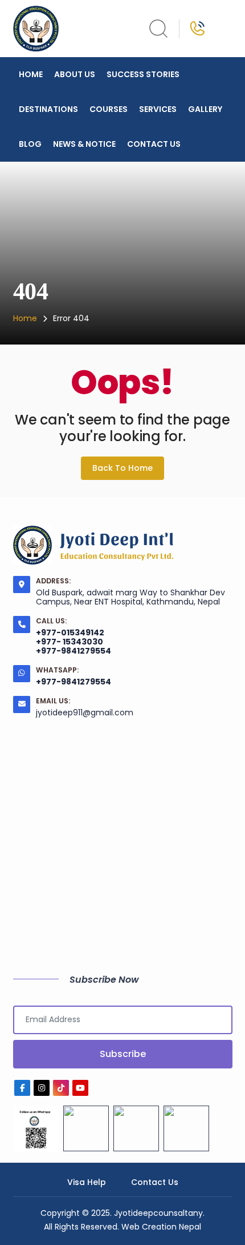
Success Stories (143, 74)
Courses (108, 109)
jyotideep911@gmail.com (84, 712)
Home (31, 74)
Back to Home (122, 468)
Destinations (48, 109)
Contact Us (154, 144)
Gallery (205, 109)
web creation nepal (161, 1226)
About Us (74, 74)
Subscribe (123, 1053)
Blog (30, 144)
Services (158, 109)
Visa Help (86, 1182)
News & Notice (84, 144)
